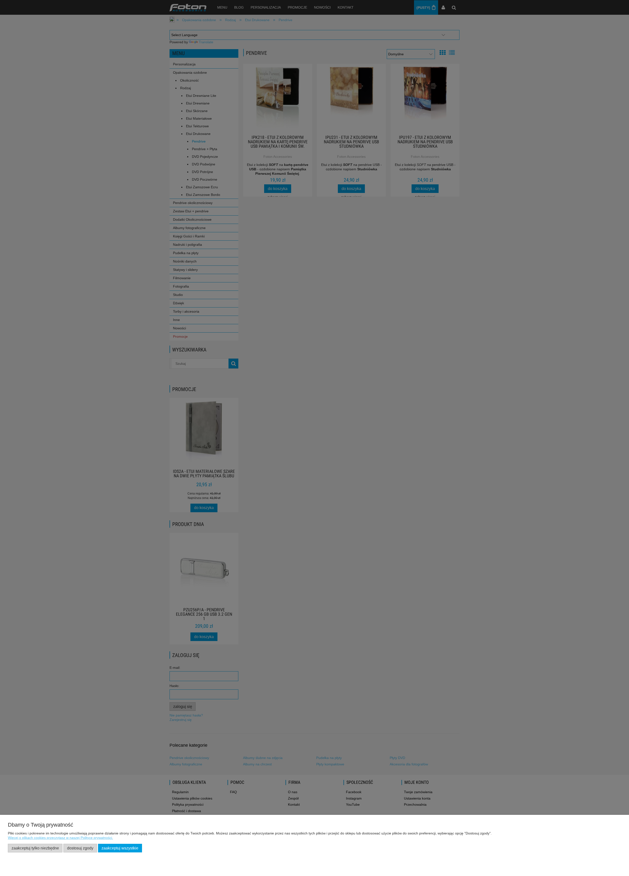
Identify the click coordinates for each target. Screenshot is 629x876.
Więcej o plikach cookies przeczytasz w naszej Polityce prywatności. (60, 838)
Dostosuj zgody (80, 848)
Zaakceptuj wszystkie (119, 848)
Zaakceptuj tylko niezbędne (35, 848)
